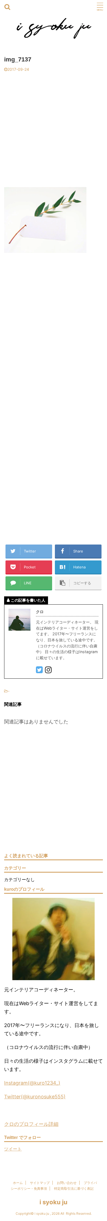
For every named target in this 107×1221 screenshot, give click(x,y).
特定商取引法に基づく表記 (74, 1188)
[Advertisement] (53, 128)
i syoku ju (53, 1202)
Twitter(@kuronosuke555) (35, 1096)
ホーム (18, 1183)
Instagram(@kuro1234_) (32, 1083)
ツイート (13, 1149)
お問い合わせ (67, 1183)
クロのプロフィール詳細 (31, 1124)
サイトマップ (40, 1183)
